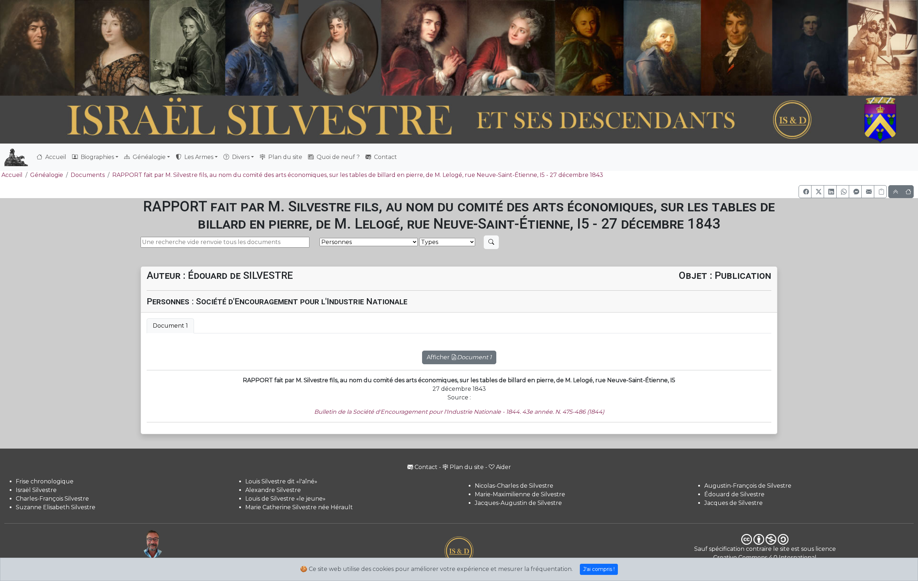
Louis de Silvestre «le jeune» (285, 498)
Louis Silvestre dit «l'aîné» (281, 481)
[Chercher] (491, 242)
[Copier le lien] (880, 191)
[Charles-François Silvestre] (187, 48)
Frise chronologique (45, 481)
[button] (805, 191)
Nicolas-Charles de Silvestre (514, 485)
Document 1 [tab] (170, 325)
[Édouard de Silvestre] (810, 48)
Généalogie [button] (148, 157)
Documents (88, 175)
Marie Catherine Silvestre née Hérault (299, 507)
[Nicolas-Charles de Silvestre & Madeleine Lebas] (468, 48)
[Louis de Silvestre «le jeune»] (263, 48)
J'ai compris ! (599, 569)
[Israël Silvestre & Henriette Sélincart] (74, 49)
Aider (503, 467)
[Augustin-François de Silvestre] (737, 48)
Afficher (459, 357)
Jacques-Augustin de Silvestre (518, 503)
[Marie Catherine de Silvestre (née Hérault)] (338, 48)
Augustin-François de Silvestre (747, 485)
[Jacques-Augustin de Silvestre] (661, 48)
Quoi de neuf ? (337, 157)
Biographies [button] (96, 157)
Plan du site (284, 157)
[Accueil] (424, 120)
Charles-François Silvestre (52, 498)
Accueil (55, 157)
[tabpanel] (459, 353)
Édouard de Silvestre (734, 494)
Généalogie (46, 175)
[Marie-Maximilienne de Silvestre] (588, 48)
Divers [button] (240, 157)
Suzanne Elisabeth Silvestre (55, 507)
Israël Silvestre (36, 490)
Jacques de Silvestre (733, 503)
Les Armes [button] (198, 157)
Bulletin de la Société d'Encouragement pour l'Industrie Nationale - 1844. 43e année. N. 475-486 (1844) (459, 411)
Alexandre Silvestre (273, 490)
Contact (385, 157)
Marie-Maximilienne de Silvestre (520, 494)
